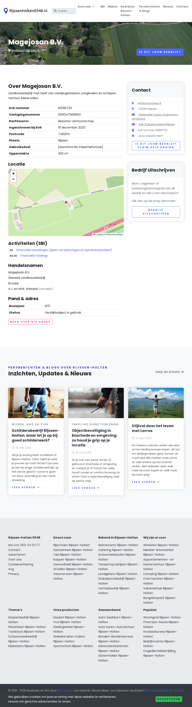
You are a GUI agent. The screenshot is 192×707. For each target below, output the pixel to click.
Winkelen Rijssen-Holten (161, 545)
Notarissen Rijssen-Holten (27, 627)
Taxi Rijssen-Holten (67, 554)
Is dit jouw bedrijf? (160, 52)
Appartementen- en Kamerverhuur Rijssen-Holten (160, 564)
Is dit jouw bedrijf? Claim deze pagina (156, 145)
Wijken (113, 6)
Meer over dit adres (30, 321)
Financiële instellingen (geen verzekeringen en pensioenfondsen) (64, 250)
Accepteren (169, 699)
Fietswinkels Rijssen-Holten (73, 550)
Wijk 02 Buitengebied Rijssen (157, 124)
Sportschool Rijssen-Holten (73, 646)
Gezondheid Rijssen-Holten (73, 564)
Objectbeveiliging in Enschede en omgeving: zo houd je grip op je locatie (94, 438)
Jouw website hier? (150, 136)
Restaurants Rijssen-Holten (118, 545)
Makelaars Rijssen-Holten (27, 646)
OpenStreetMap (115, 234)
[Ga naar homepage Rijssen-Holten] (24, 11)
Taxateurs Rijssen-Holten (26, 631)
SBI (102, 6)
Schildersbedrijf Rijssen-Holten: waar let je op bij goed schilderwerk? (35, 435)
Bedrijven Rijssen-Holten (128, 11)
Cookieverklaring (20, 564)
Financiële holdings (34, 255)
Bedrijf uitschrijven (156, 211)
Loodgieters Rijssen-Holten (117, 574)
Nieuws (168, 6)
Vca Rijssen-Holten (67, 622)
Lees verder (24, 487)
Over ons (15, 559)
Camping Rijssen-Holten (161, 574)
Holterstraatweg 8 (25, 50)
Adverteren (16, 554)
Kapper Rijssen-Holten (69, 559)
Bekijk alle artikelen (168, 372)
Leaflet (99, 234)
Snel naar (84, 6)
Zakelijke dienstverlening (95, 424)
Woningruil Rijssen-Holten (162, 617)
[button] (66, 202)
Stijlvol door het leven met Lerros (153, 428)
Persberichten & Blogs (149, 9)
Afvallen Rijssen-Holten (70, 569)
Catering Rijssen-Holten (115, 550)
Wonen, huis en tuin (30, 424)
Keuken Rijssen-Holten (69, 617)
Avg (11, 569)
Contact (182, 6)
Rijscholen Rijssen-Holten (71, 545)
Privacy (13, 574)
